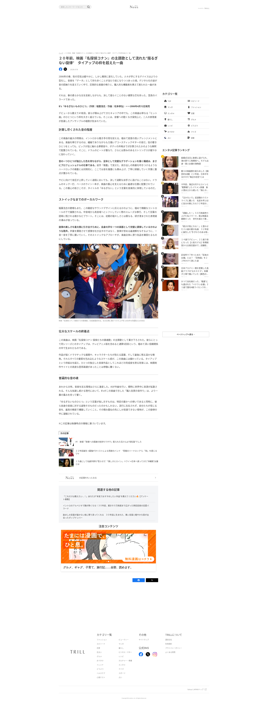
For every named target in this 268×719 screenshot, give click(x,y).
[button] (88, 7)
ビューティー (124, 644)
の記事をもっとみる (88, 478)
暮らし (121, 652)
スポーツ (122, 678)
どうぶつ (100, 673)
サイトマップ (144, 644)
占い (120, 682)
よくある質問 (170, 657)
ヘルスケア (101, 678)
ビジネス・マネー (125, 657)
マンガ (121, 648)
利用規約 (168, 648)
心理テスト (101, 682)
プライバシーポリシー (173, 652)
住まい (99, 657)
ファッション (102, 644)
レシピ (121, 661)
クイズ (121, 673)
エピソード (101, 648)
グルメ (99, 661)
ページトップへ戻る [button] (185, 334)
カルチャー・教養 (125, 665)
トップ (61, 53)
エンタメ (122, 669)
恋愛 (98, 652)
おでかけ (100, 665)
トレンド (100, 669)
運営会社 (168, 644)
